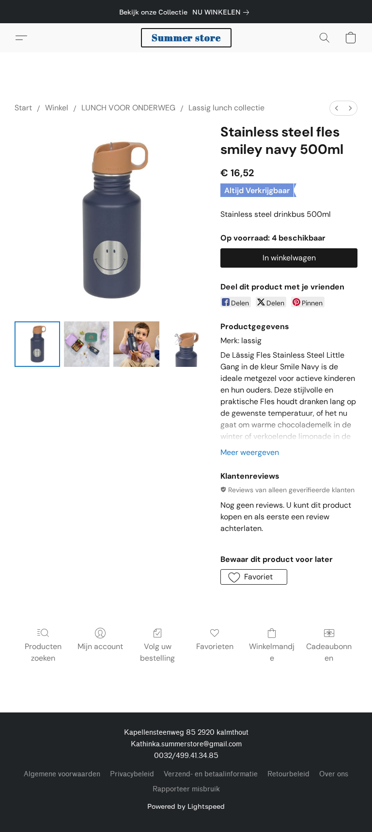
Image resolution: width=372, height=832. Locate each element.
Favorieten (214, 646)
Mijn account (100, 646)
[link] (222, 12)
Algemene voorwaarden (62, 774)
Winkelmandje (271, 652)
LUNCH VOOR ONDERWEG (128, 108)
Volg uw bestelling (157, 652)
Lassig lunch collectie (226, 108)
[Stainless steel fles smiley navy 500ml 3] (186, 344)
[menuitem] (336, 108)
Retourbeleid (288, 774)
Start (23, 108)
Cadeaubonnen (329, 652)
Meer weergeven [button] (249, 452)
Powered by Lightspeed (186, 806)
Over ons (333, 774)
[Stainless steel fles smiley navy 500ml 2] (136, 344)
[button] (186, 37)
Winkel (56, 108)
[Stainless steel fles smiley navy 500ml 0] (37, 344)
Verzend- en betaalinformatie (211, 774)
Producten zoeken (43, 652)
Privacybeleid (132, 774)
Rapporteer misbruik (186, 789)
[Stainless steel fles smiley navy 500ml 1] (86, 344)
